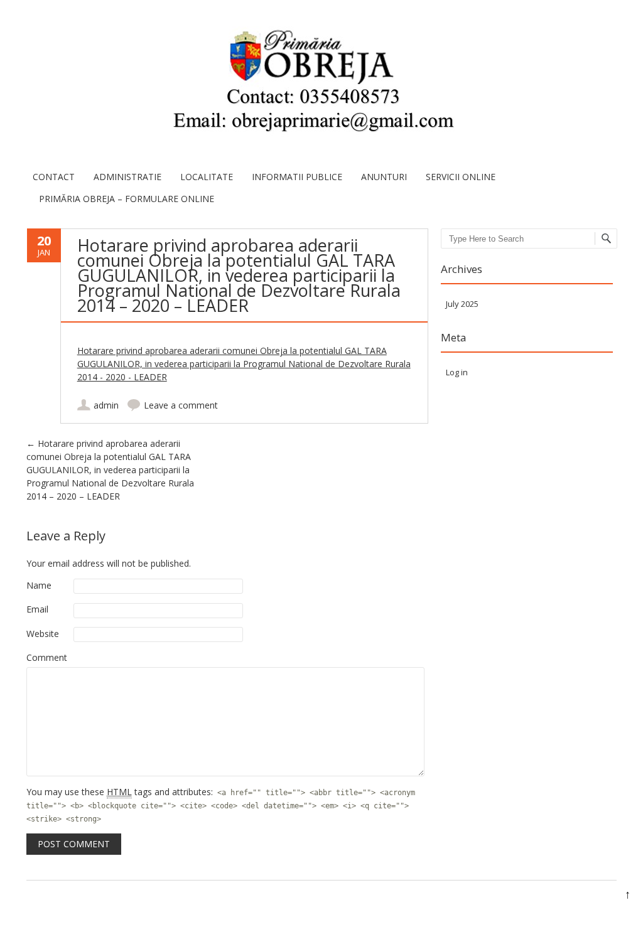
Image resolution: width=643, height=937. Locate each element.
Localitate (206, 177)
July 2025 (462, 303)
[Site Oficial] (312, 82)
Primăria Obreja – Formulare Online (126, 199)
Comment (46, 657)
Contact (54, 177)
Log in (457, 372)
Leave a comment (181, 405)
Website (42, 634)
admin (106, 405)
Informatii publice (297, 177)
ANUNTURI (384, 177)
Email (37, 609)
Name (38, 585)
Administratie (127, 177)
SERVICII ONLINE (460, 177)
